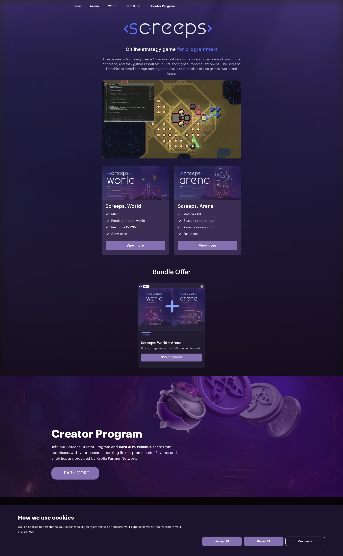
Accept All (222, 541)
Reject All (263, 541)
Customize (305, 541)
